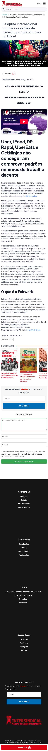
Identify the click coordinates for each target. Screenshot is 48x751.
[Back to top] (42, 739)
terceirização (7, 339)
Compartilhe (22, 747)
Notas (24, 548)
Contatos (23, 599)
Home (4, 15)
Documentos (24, 551)
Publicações (24, 555)
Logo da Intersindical (23, 595)
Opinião (24, 500)
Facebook (24, 639)
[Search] (3, 9)
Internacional (24, 504)
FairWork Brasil (34, 330)
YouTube (24, 643)
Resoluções (24, 544)
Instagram (24, 646)
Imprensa (23, 602)
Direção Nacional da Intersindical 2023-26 (23, 592)
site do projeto (32, 196)
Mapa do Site (24, 507)
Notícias (23, 496)
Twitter (24, 650)
